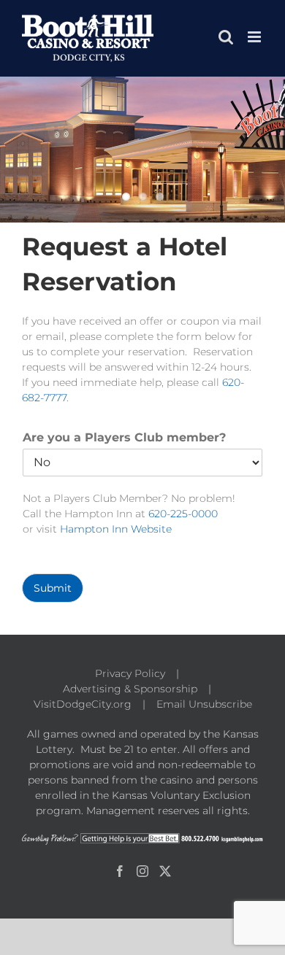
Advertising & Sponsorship (130, 688)
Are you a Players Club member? (124, 437)
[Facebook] (120, 871)
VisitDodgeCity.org (83, 704)
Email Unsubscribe (204, 704)
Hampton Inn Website (116, 529)
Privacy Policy (130, 673)
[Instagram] (142, 871)
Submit (53, 588)
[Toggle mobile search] (225, 37)
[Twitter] (165, 871)
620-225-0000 (183, 513)
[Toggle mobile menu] (255, 37)
